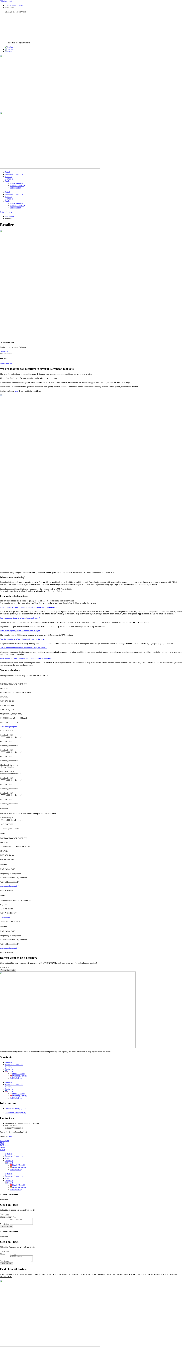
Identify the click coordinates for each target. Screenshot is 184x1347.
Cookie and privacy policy (15, 1108)
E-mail (3, 967)
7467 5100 (4, 1145)
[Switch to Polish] (8, 51)
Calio (10, 1136)
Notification (5, 1224)
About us (8, 177)
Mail (2, 1143)
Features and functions (14, 174)
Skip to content (6, 1)
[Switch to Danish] (9, 47)
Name (2, 1214)
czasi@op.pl (5, 917)
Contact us (9, 179)
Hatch (2, 1150)
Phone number (6, 1217)
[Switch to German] (9, 49)
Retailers (8, 172)
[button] (6, 354)
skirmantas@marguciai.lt (10, 726)
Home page (4, 1141)
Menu (2, 1147)
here (16, 391)
